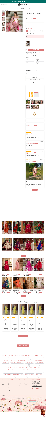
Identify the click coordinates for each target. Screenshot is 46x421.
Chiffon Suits (6, 10)
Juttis (2, 394)
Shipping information (35, 79)
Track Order (19, 383)
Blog (9, 390)
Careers (9, 384)
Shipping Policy (25, 381)
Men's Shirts (3, 391)
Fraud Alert (19, 381)
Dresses (3, 389)
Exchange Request (18, 385)
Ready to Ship (24, 8)
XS (26, 30)
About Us (9, 381)
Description (35, 77)
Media (9, 387)
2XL (41, 30)
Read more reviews (23, 335)
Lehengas (3, 388)
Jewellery (18, 8)
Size (26, 28)
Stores (9, 383)
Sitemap (18, 387)
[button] (28, 17)
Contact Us (18, 388)
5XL (33, 33)
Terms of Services (26, 387)
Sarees (3, 384)
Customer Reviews (11, 386)
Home (3, 10)
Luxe (29, 8)
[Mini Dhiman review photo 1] (34, 171)
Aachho (27, 11)
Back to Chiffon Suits (23, 345)
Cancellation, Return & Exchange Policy (27, 385)
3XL (27, 33)
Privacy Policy (25, 383)
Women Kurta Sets (4, 386)
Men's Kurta (3, 392)
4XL (30, 33)
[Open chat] (44, 416)
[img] (28, 123)
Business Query (10, 389)
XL (37, 30)
